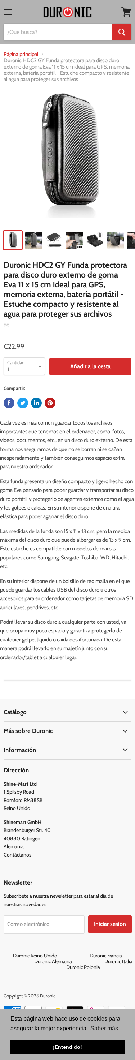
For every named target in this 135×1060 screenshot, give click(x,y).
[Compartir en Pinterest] (50, 403)
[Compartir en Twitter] (22, 403)
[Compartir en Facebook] (9, 403)
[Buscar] (121, 32)
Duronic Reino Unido (51, 955)
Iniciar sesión (110, 923)
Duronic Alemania (68, 961)
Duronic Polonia (83, 967)
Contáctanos (17, 854)
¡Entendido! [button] (67, 1047)
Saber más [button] (104, 1028)
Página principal (21, 54)
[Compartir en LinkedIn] (36, 403)
